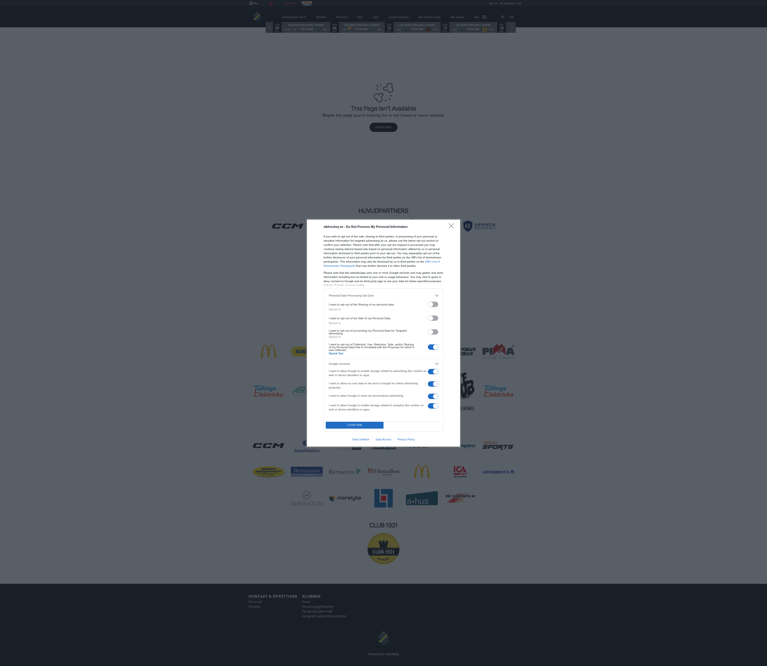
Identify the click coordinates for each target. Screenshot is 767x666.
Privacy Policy (406, 439)
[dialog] (383, 333)
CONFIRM (354, 425)
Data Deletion (361, 439)
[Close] (452, 227)
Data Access (383, 439)
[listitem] (383, 295)
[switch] (433, 304)
